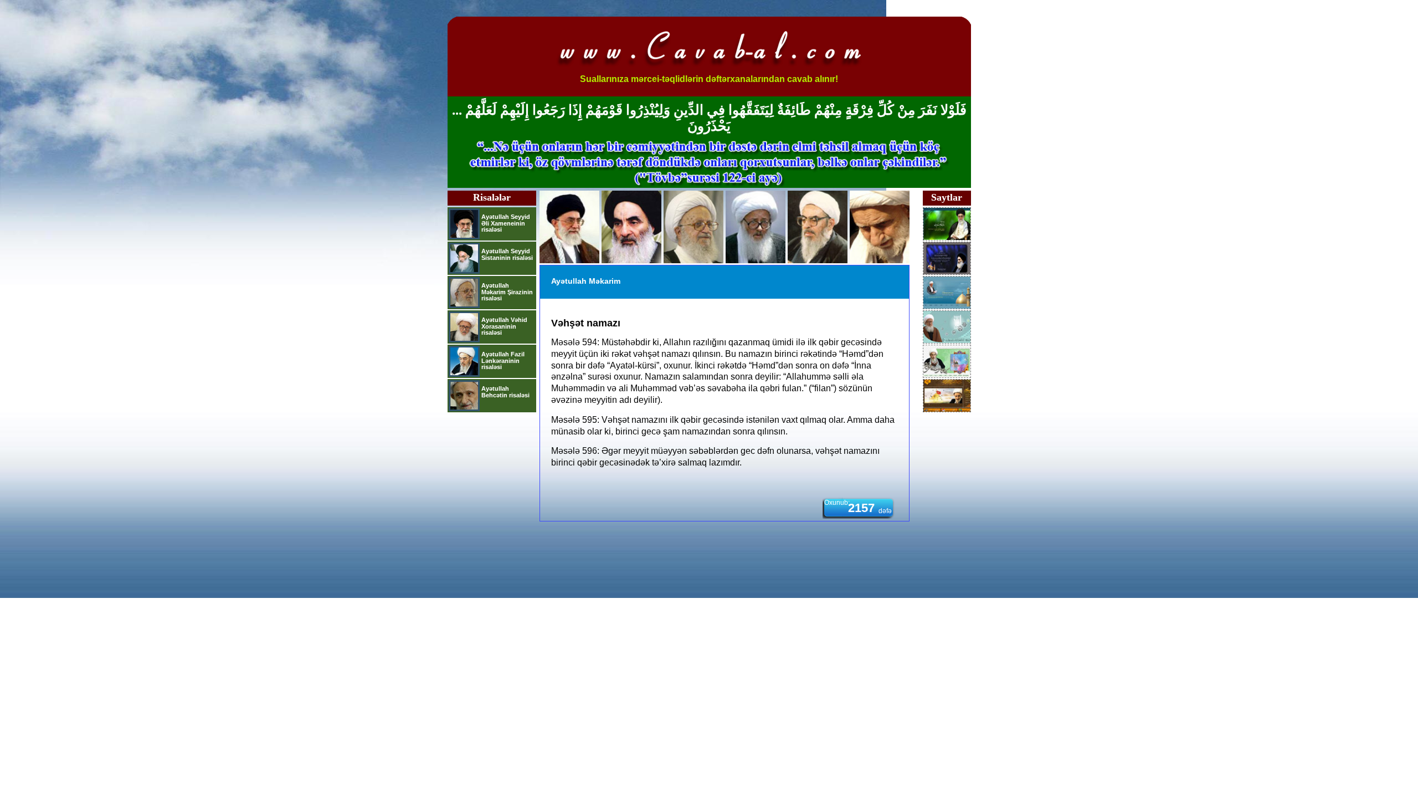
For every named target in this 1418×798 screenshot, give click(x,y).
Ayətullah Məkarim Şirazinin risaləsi (507, 291)
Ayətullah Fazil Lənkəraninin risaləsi (503, 360)
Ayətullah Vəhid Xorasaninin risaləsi (504, 326)
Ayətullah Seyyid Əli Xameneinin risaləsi (505, 223)
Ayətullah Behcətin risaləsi (505, 391)
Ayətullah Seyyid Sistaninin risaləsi (507, 254)
